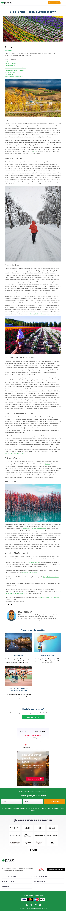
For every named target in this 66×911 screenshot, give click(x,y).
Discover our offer (33, 779)
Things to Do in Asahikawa (51, 577)
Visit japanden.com (54, 870)
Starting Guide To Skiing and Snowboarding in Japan (45, 314)
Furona (12, 601)
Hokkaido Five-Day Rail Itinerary (50, 597)
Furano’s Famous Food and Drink (14, 70)
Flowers (22, 601)
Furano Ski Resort (10, 66)
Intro (6, 61)
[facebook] (5, 47)
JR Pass (35, 151)
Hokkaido (16, 601)
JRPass (28, 908)
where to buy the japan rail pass (33, 792)
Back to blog (8, 50)
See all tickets (43, 808)
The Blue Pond (9, 74)
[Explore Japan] (7, 3)
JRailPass (47, 464)
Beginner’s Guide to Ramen (29, 573)
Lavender (7, 601)
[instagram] (36, 905)
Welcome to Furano (10, 63)
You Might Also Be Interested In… (14, 77)
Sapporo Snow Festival (32, 562)
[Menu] (63, 2)
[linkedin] (11, 47)
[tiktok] (31, 905)
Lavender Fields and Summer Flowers (15, 68)
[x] (8, 47)
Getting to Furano (10, 72)
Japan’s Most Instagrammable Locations (34, 529)
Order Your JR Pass (54, 3)
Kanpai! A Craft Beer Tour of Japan (15, 453)
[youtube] (40, 905)
